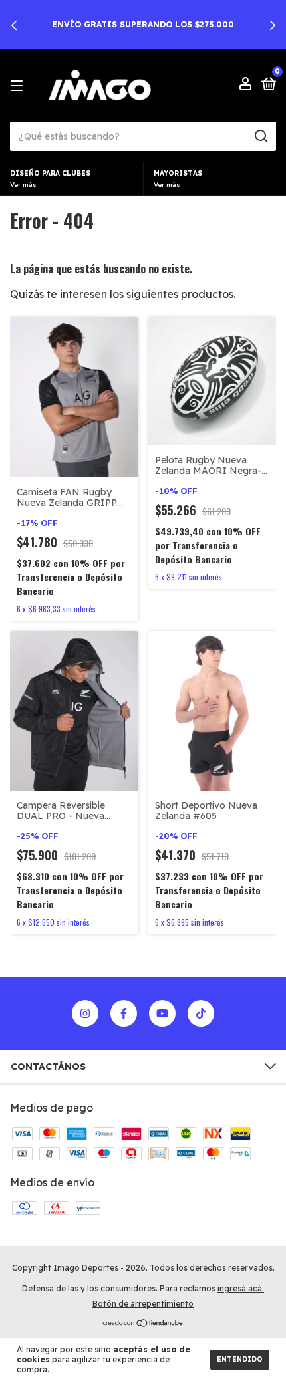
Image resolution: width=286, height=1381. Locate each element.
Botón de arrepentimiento (143, 1304)
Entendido (240, 1359)
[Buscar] (260, 136)
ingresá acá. (240, 1288)
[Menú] (19, 85)
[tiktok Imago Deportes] (201, 1013)
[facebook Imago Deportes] (123, 1013)
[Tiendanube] (143, 1323)
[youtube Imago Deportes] (162, 1013)
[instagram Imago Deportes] (85, 1013)
